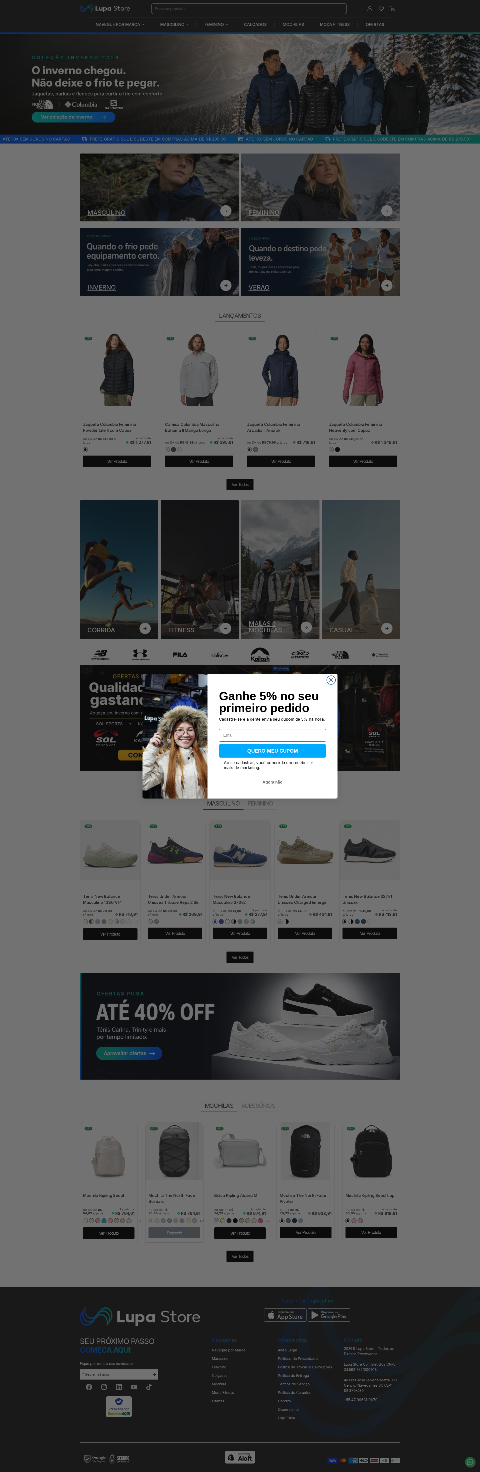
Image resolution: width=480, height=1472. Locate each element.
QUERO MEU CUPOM (272, 751)
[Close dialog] (331, 680)
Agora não (272, 782)
